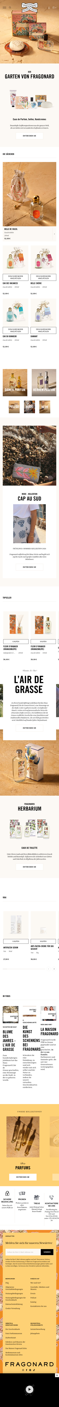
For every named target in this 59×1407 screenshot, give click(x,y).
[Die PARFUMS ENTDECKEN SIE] (23, 1136)
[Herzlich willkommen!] (29, 7)
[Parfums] (23, 1136)
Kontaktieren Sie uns (38, 1306)
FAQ (7, 1283)
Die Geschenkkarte (12, 1329)
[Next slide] (54, 969)
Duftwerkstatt (10, 1338)
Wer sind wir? (35, 1283)
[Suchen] (10, 7)
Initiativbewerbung (37, 1329)
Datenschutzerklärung (14, 1304)
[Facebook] (26, 1370)
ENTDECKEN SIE (29, 136)
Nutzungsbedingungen (14, 1294)
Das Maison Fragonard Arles (16, 1348)
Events (32, 1294)
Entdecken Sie (29, 728)
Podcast (33, 1298)
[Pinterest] (30, 1370)
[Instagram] (23, 1370)
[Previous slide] (48, 969)
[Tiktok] (34, 1370)
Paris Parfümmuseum (13, 1333)
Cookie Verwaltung (12, 1308)
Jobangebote (35, 1333)
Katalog (33, 1302)
